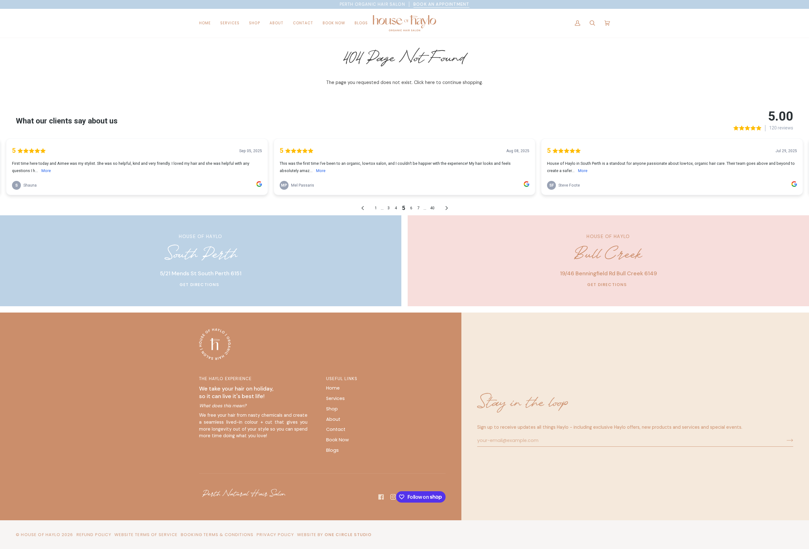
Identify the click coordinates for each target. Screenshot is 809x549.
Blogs (332, 450)
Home (333, 388)
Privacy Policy (275, 535)
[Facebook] (381, 497)
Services (335, 398)
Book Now (337, 440)
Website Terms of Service (146, 535)
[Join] (784, 440)
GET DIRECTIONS (199, 285)
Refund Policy (93, 535)
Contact (335, 429)
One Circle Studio (348, 535)
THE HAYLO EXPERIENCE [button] (225, 378)
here (430, 82)
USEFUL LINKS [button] (341, 378)
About (333, 419)
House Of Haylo (40, 535)
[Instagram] (393, 497)
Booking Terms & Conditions (217, 535)
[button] (230, 23)
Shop (332, 409)
